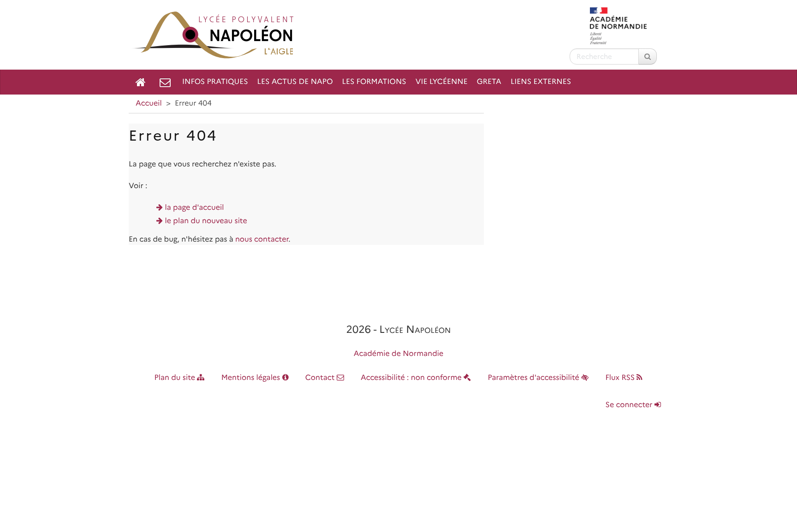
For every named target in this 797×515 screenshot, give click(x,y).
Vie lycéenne (442, 81)
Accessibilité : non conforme (412, 377)
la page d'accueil (194, 207)
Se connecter (630, 405)
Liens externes (541, 81)
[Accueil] (141, 82)
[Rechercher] (647, 56)
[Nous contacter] (165, 82)
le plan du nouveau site (206, 221)
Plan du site (176, 377)
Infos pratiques (215, 81)
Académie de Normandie (399, 353)
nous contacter (261, 239)
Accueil (149, 103)
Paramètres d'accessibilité (535, 377)
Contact (321, 377)
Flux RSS (620, 377)
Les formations (374, 81)
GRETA (489, 81)
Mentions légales (251, 377)
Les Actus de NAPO (295, 81)
